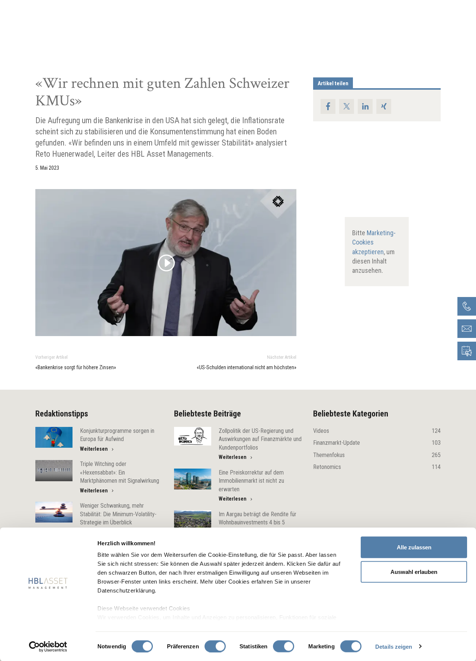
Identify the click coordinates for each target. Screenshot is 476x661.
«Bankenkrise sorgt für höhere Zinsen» (75, 367)
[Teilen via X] (346, 106)
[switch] (215, 646)
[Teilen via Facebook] (328, 106)
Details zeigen (393, 646)
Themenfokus (377, 455)
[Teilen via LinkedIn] (365, 106)
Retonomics (377, 466)
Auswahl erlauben (413, 571)
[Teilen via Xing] (383, 106)
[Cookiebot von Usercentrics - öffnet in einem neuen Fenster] (48, 646)
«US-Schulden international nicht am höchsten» (246, 367)
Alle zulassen (414, 547)
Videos (377, 430)
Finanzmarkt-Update (377, 442)
